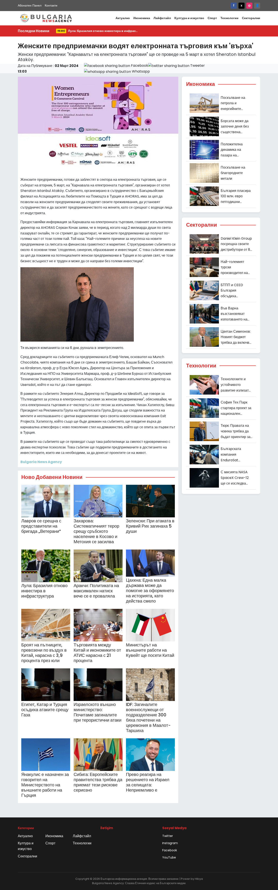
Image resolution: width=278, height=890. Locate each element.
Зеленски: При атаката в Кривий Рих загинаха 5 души (150, 526)
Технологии (229, 18)
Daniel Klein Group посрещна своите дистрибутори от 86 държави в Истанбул (236, 244)
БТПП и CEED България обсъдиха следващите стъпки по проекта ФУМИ (236, 290)
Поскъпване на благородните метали (233, 173)
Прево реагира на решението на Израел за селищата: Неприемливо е (147, 782)
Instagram (170, 843)
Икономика (141, 18)
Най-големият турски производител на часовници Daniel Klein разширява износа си (235, 267)
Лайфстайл (162, 18)
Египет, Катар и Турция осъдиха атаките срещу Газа (44, 709)
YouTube (169, 857)
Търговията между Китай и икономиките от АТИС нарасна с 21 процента (97, 653)
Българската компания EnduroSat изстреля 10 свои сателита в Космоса (236, 454)
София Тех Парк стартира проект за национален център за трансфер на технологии (236, 408)
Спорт (212, 18)
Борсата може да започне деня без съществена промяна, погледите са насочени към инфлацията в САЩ (235, 126)
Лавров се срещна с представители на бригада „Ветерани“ (41, 526)
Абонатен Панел (29, 5)
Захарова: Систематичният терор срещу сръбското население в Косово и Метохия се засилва (96, 531)
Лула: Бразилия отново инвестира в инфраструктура (44, 591)
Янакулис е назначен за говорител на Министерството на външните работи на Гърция (45, 784)
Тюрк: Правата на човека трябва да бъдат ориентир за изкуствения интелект (235, 431)
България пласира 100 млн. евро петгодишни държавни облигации (236, 196)
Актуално (123, 18)
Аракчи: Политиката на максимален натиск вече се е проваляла (96, 591)
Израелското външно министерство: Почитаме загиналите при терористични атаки (97, 712)
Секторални (251, 18)
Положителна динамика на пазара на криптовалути (232, 150)
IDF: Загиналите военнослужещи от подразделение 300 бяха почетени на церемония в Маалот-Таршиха (148, 717)
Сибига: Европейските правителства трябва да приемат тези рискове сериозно (98, 782)
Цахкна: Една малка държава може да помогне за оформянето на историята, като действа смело (150, 590)
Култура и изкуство (189, 18)
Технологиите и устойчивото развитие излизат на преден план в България (235, 385)
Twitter (167, 836)
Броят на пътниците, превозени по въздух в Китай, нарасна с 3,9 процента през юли (44, 653)
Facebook (169, 850)
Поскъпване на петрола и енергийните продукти (233, 103)
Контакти (51, 5)
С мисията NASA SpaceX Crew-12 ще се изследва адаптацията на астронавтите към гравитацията (235, 478)
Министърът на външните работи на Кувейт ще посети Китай (150, 650)
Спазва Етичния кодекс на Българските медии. (155, 883)
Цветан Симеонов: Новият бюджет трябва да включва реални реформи (236, 337)
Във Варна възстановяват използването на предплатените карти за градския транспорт (235, 314)
